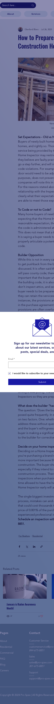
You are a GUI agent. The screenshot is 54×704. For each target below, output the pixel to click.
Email (11, 359)
